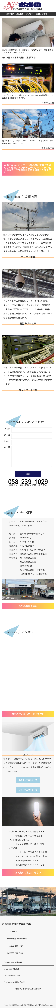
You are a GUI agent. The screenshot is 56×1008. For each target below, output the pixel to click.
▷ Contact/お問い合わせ (14, 982)
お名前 (7, 429)
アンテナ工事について (28, 790)
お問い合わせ (41, 14)
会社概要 (20, 14)
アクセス (29, 14)
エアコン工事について (28, 780)
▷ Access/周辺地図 (12, 975)
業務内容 (10, 14)
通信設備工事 (47, 103)
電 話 (7, 435)
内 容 (7, 447)
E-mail (7, 441)
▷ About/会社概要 (12, 969)
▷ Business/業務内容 (13, 962)
